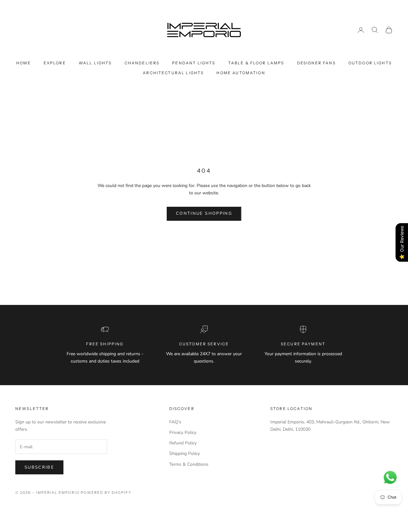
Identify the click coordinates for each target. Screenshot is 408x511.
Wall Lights (95, 63)
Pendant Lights (193, 63)
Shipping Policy (184, 453)
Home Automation (240, 72)
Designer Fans (316, 63)
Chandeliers (142, 63)
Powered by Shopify (106, 492)
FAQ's (175, 422)
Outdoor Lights (370, 63)
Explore (55, 63)
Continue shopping (204, 213)
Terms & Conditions (188, 464)
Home (23, 63)
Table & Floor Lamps (256, 63)
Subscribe (39, 467)
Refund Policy (183, 443)
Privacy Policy (182, 432)
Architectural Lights (173, 72)
